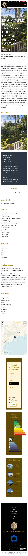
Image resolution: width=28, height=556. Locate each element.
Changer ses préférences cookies (11, 549)
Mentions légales (18, 545)
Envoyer (13, 404)
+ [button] (2, 322)
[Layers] (25, 323)
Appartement (8, 54)
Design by (24, 549)
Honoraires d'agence (15, 547)
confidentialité (22, 552)
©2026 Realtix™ (9, 545)
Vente (2, 54)
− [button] (2, 324)
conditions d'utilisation (10, 553)
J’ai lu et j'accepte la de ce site (13, 399)
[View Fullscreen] (2, 328)
